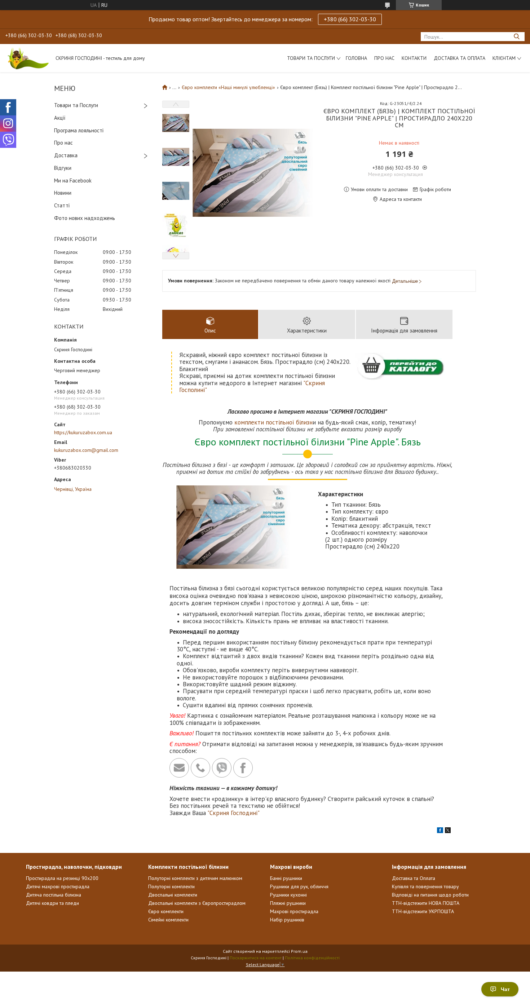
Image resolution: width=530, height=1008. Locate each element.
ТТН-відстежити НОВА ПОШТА (425, 903)
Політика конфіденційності (312, 957)
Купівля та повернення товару (425, 886)
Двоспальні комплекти (172, 895)
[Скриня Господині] (27, 58)
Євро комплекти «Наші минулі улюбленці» (228, 87)
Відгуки (62, 167)
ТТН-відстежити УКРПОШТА (423, 911)
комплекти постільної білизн (273, 422)
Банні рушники (286, 878)
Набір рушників (287, 919)
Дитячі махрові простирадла (57, 886)
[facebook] (440, 831)
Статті (62, 205)
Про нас (384, 58)
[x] (448, 831)
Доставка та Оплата (459, 58)
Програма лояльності (78, 130)
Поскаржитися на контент (256, 957)
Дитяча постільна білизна (53, 895)
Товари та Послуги (76, 105)
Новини (62, 192)
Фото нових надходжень (84, 218)
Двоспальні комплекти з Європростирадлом (197, 903)
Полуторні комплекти (171, 886)
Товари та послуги (311, 58)
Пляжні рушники (288, 903)
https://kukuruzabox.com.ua (83, 432)
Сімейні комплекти (168, 919)
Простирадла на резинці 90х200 (62, 878)
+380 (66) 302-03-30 (350, 19)
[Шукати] (516, 36)
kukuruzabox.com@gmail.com (86, 450)
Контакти (414, 58)
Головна (356, 58)
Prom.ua (299, 951)
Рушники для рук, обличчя (299, 886)
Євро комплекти (166, 911)
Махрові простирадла (294, 911)
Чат (505, 989)
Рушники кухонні (288, 895)
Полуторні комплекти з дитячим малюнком (195, 878)
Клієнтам (504, 58)
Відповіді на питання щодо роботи (430, 895)
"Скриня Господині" (233, 813)
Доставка (66, 155)
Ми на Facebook (73, 180)
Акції (60, 117)
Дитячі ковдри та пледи (52, 903)
